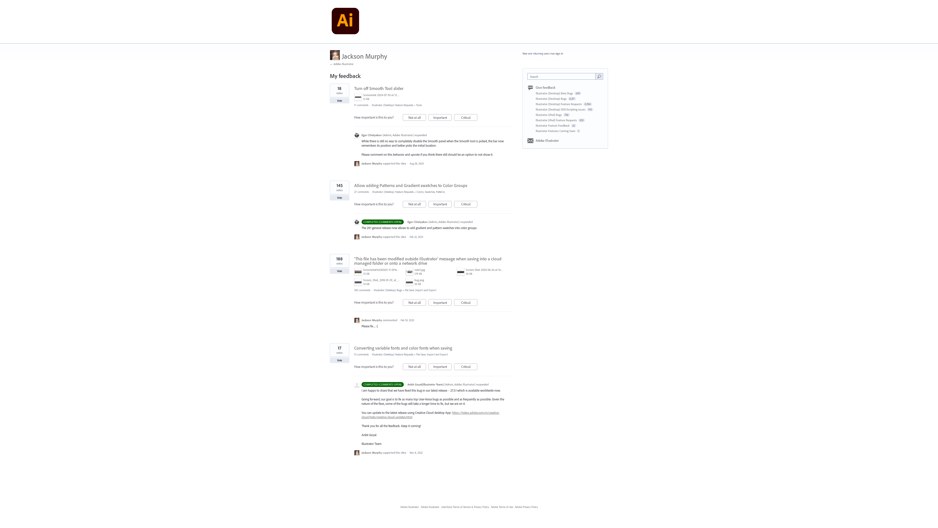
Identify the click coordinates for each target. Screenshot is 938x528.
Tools (419, 105)
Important (442, 118)
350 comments (362, 290)
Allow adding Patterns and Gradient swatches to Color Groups (410, 185)
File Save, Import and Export (420, 290)
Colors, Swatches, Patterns (430, 192)
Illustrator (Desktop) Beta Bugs (555, 93)
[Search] (599, 76)
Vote (339, 100)
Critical (469, 118)
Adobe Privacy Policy (526, 507)
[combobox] (563, 76)
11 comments (361, 105)
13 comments (361, 354)
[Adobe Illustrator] (345, 21)
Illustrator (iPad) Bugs (549, 115)
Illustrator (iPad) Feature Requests (557, 120)
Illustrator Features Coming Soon (556, 131)
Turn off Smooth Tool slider (379, 88)
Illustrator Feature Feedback (553, 125)
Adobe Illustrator (547, 140)
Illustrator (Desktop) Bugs (388, 290)
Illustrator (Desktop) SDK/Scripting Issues (561, 109)
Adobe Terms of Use (502, 507)
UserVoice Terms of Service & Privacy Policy (465, 507)
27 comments (361, 192)
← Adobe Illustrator (341, 64)
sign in (559, 53)
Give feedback (545, 87)
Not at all (417, 118)
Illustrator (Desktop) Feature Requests (392, 105)
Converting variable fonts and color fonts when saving (403, 348)
